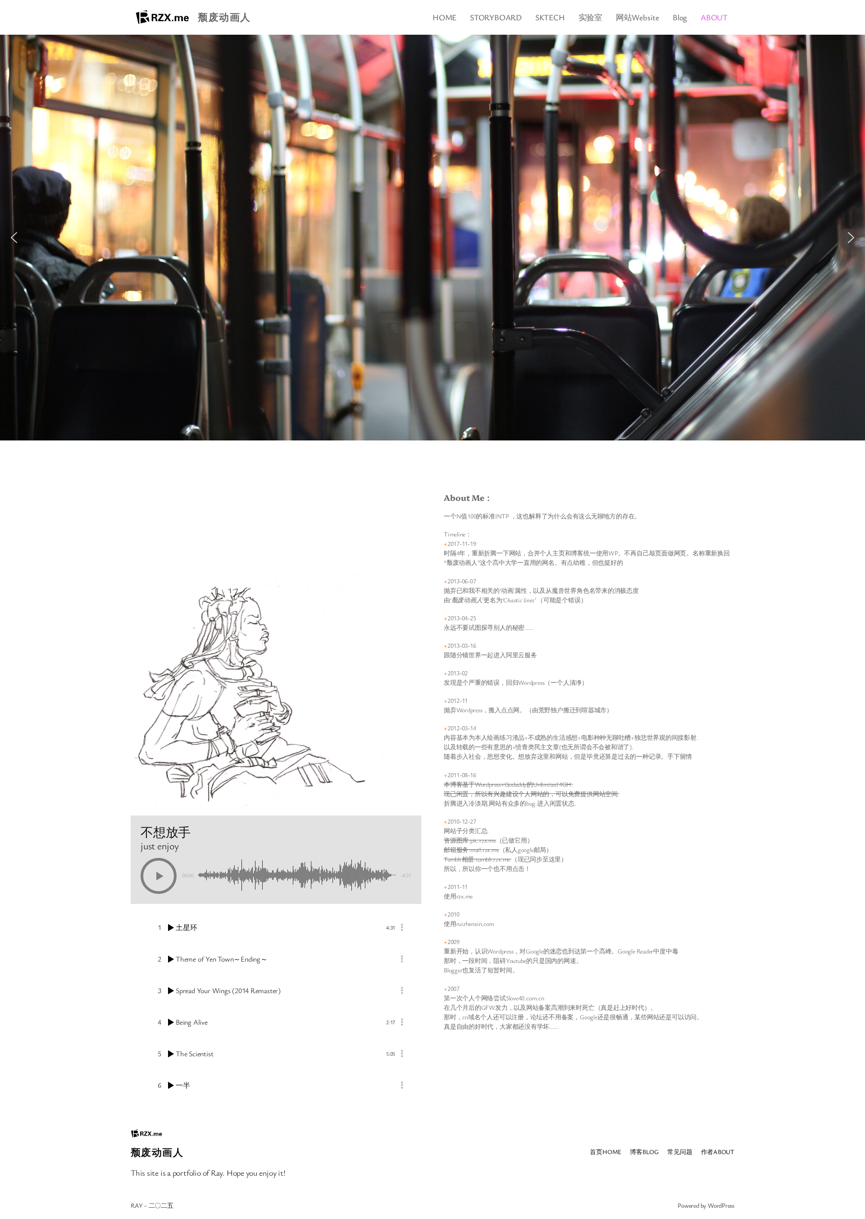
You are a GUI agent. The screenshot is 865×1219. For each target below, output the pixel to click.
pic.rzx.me (483, 840)
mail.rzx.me (484, 849)
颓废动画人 (224, 16)
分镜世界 (468, 655)
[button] (14, 237)
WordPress (721, 1205)
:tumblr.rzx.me (492, 859)
